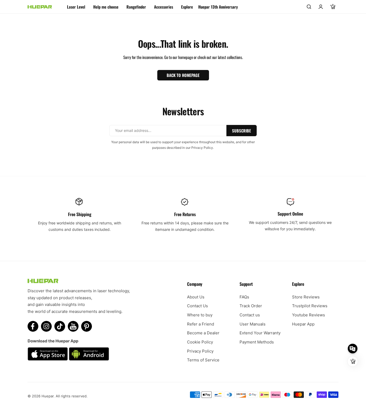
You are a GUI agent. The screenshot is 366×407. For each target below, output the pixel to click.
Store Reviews (306, 296)
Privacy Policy (200, 351)
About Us (195, 296)
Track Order (251, 305)
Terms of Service (203, 359)
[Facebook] (33, 326)
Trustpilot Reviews (309, 305)
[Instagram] (46, 326)
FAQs (244, 296)
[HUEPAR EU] (40, 6)
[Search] (309, 7)
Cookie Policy (200, 342)
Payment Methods (257, 342)
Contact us (250, 314)
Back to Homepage (183, 75)
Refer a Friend (200, 324)
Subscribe (241, 131)
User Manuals (253, 324)
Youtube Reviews (308, 314)
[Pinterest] (86, 326)
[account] (321, 7)
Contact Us (197, 305)
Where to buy (199, 314)
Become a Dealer (203, 332)
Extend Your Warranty (260, 332)
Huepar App (303, 324)
